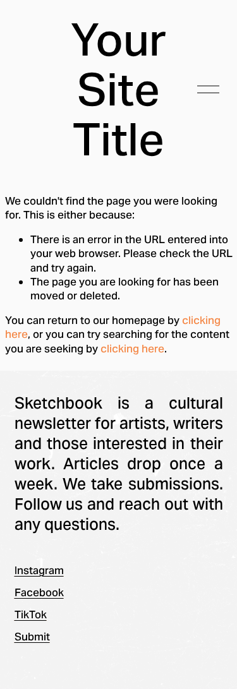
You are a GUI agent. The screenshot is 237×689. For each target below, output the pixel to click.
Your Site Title (118, 89)
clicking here (132, 349)
